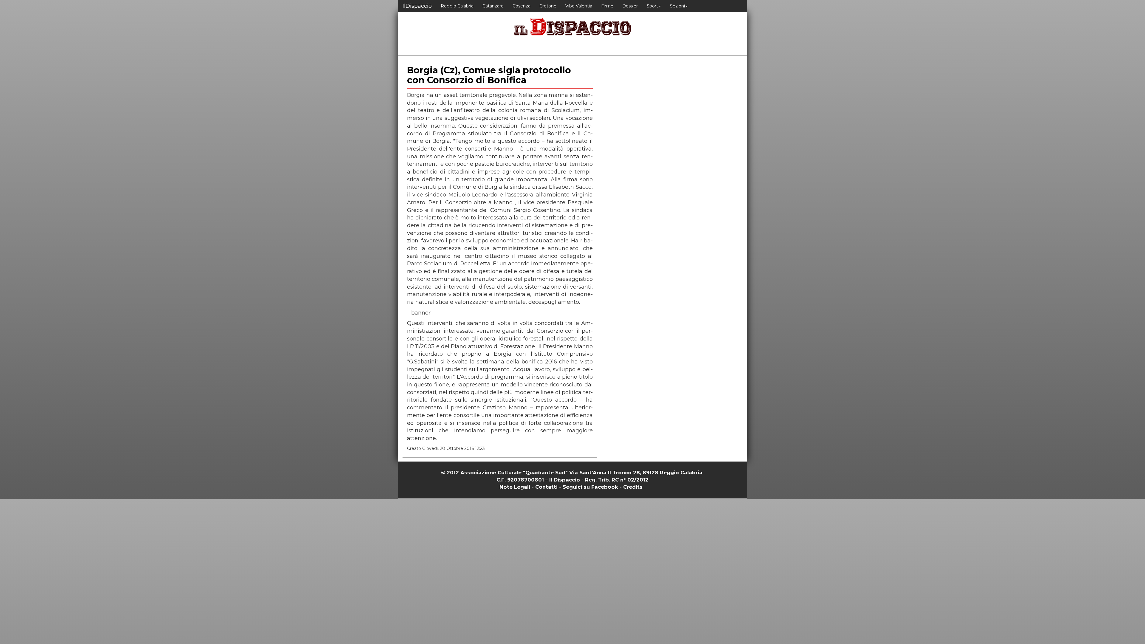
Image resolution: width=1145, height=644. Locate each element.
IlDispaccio (417, 6)
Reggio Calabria (457, 6)
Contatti (546, 487)
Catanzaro (493, 6)
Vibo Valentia (578, 6)
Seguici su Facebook (590, 487)
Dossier (630, 6)
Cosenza (521, 6)
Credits (633, 487)
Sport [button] (652, 6)
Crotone (547, 6)
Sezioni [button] (677, 6)
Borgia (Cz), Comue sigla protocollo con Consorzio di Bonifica (489, 75)
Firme (607, 6)
